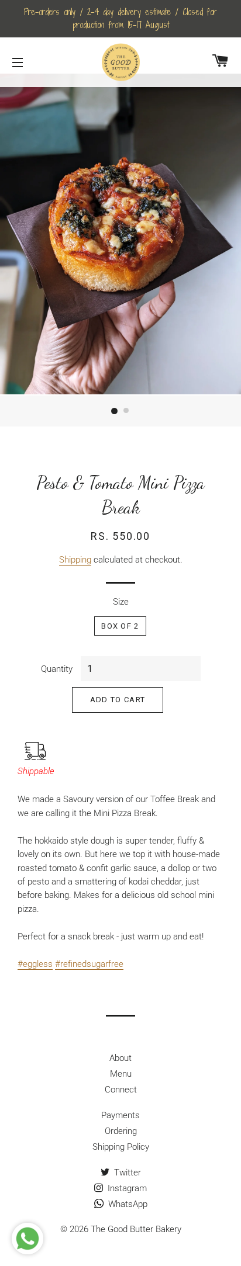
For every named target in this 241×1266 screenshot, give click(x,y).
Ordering (121, 1131)
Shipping (75, 559)
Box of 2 (120, 626)
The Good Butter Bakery (136, 1229)
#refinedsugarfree (89, 964)
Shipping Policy (120, 1147)
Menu (121, 1074)
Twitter (126, 1172)
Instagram (126, 1188)
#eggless (35, 964)
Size (121, 601)
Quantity (57, 669)
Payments (120, 1115)
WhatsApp (126, 1204)
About (120, 1058)
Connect (121, 1089)
